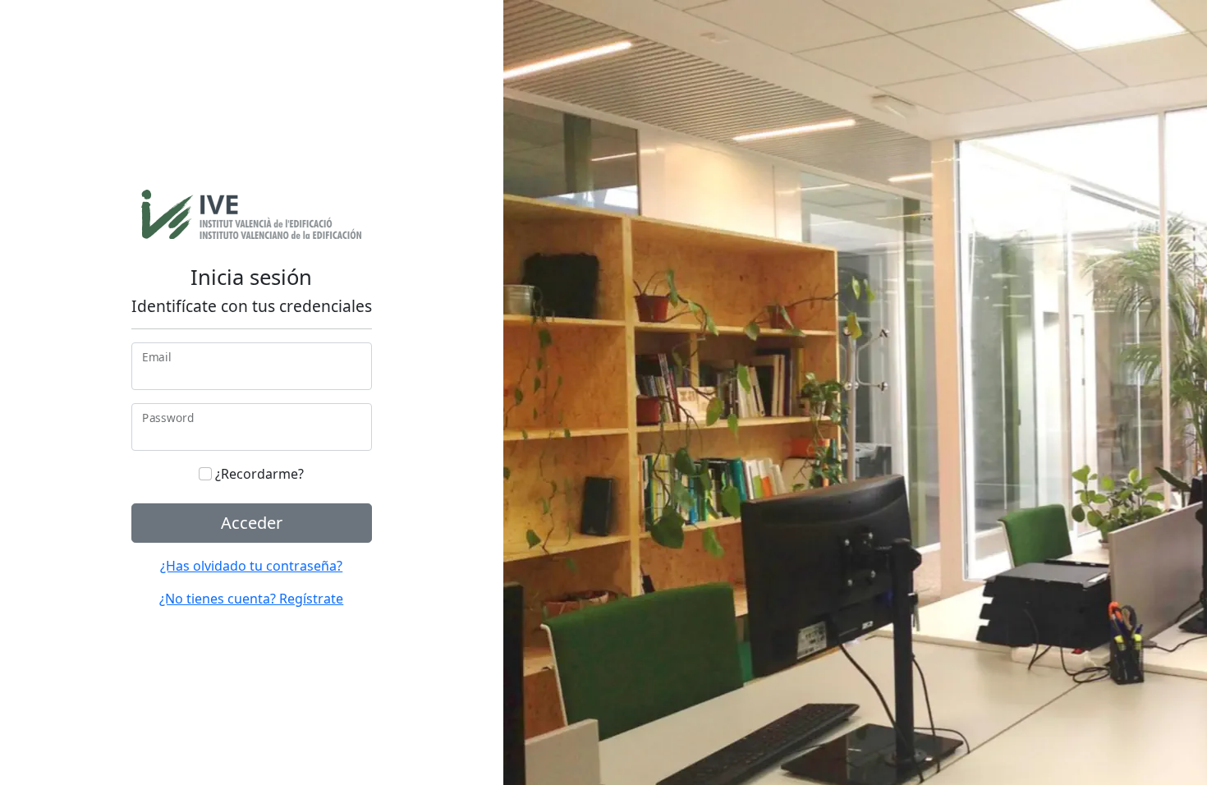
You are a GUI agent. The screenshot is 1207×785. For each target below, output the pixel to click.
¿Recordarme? (258, 474)
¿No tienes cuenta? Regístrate (251, 599)
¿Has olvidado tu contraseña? (251, 566)
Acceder (251, 523)
